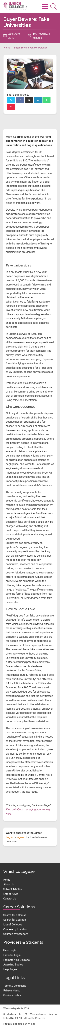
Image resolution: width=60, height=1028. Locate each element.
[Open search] (53, 6)
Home (7, 47)
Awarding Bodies (13, 964)
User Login (9, 950)
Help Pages (10, 969)
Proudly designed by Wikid (19, 1023)
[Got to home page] (16, 6)
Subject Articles (12, 889)
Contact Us (9, 898)
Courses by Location (15, 929)
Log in (9, 837)
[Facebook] (20, 100)
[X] (11, 100)
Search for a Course (14, 915)
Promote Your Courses (16, 960)
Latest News (10, 894)
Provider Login (11, 955)
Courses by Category (15, 934)
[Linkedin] (38, 100)
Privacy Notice (11, 990)
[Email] (29, 100)
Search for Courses (14, 919)
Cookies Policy (12, 995)
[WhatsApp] (46, 100)
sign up (21, 837)
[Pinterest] (11, 107)
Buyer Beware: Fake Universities (31, 47)
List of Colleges (12, 924)
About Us (8, 884)
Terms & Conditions (14, 985)
